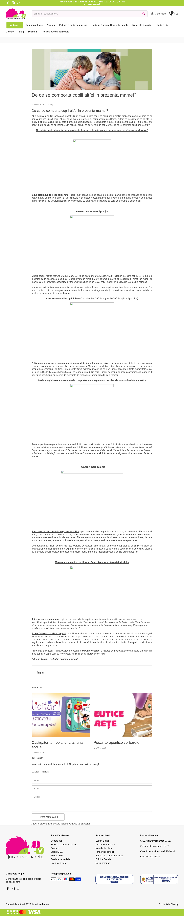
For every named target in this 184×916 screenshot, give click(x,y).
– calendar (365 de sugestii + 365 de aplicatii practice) (92, 298)
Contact (55, 848)
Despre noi (56, 841)
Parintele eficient (91, 651)
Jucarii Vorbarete (40, 904)
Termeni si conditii (104, 852)
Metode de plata (103, 848)
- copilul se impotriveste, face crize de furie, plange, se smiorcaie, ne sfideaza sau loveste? (92, 130)
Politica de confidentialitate (109, 855)
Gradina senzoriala (60, 859)
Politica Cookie (103, 859)
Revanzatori (57, 855)
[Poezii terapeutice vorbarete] (123, 715)
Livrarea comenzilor (105, 844)
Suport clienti (102, 841)
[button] (173, 14)
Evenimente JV (58, 863)
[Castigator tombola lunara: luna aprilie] (61, 715)
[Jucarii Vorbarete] (16, 14)
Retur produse (102, 863)
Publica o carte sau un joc (64, 844)
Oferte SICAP (57, 852)
